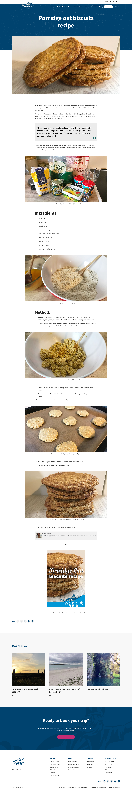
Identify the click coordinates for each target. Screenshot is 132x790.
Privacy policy (102, 787)
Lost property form (55, 764)
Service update (97, 6)
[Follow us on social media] (104, 781)
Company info (90, 761)
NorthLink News (72, 761)
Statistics (89, 767)
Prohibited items (94, 787)
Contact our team (54, 761)
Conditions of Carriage (83, 787)
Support (87, 6)
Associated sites (110, 758)
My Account (117, 1)
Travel (69, 6)
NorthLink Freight (110, 761)
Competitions (72, 770)
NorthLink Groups (109, 764)
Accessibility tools (106, 1)
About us (97, 1)
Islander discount (54, 767)
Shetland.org (108, 772)
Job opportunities (55, 775)
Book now (108, 6)
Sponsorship (53, 772)
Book (52, 6)
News (92, 1)
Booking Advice (61, 6)
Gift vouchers (53, 770)
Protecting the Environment (114, 787)
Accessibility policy (71, 787)
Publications (90, 764)
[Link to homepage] (28, 4)
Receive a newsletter (73, 764)
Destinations (78, 6)
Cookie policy (62, 787)
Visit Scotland (108, 767)
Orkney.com (108, 770)
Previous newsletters (73, 767)
